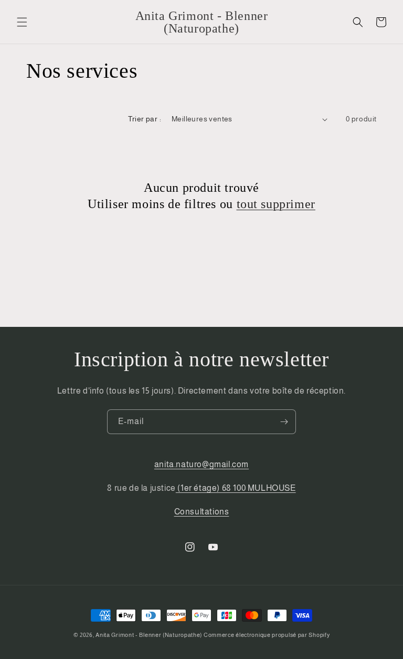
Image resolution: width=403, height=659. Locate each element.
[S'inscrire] (283, 421)
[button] (22, 22)
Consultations (201, 511)
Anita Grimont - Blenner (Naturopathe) (149, 635)
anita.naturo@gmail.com (201, 464)
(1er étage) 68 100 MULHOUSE (236, 487)
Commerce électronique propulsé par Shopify (267, 635)
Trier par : (144, 119)
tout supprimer (276, 204)
